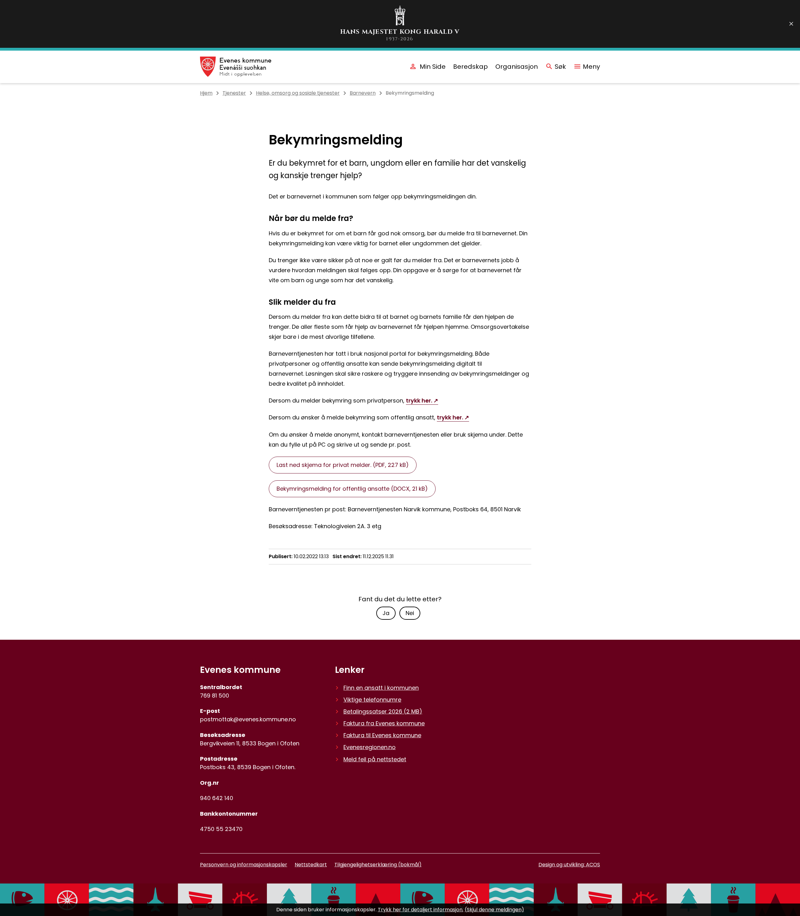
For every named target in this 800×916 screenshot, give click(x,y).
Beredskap (470, 66)
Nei (410, 613)
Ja (385, 613)
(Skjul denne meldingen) (494, 909)
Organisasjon (516, 66)
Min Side (433, 66)
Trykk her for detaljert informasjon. (420, 909)
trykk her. (419, 400)
